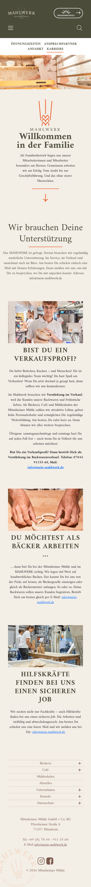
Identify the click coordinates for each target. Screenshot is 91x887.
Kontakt (45, 797)
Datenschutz (45, 803)
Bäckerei (45, 763)
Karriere (55, 49)
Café (45, 770)
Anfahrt (35, 49)
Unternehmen (45, 790)
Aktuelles (45, 783)
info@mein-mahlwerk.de (48, 732)
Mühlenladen (45, 777)
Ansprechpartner (60, 44)
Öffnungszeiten (26, 44)
